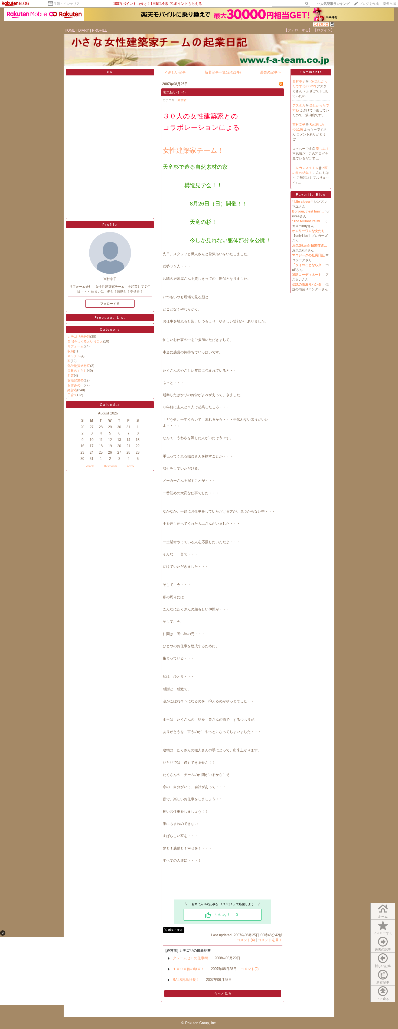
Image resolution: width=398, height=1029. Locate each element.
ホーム (383, 916)
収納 (70, 351)
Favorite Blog (311, 195)
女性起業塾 (75, 380)
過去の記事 (383, 949)
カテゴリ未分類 (78, 336)
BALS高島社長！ (186, 980)
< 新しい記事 (175, 72)
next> (130, 466)
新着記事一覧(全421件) (223, 72)
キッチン (73, 356)
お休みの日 (75, 385)
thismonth (110, 466)
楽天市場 (389, 4)
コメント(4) (246, 940)
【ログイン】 (323, 30)
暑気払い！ (171, 92)
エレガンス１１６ (305, 168)
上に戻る (382, 999)
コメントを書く (270, 940)
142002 (321, 24)
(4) (183, 92)
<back (90, 466)
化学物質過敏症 (78, 366)
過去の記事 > (270, 72)
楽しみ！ (322, 149)
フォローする (383, 933)
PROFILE (99, 30)
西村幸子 (298, 81)
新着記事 (382, 982)
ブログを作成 (369, 4)
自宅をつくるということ (85, 341)
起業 (70, 375)
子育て (72, 395)
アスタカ (298, 105)
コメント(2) (249, 969)
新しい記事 (383, 966)
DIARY (83, 30)
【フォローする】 (298, 30)
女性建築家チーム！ (193, 150)
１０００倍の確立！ (188, 969)
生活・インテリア (67, 4)
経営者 (72, 390)
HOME (70, 30)
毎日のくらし (77, 371)
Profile (110, 225)
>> (333, 4)
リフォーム (75, 346)
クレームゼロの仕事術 (190, 958)
